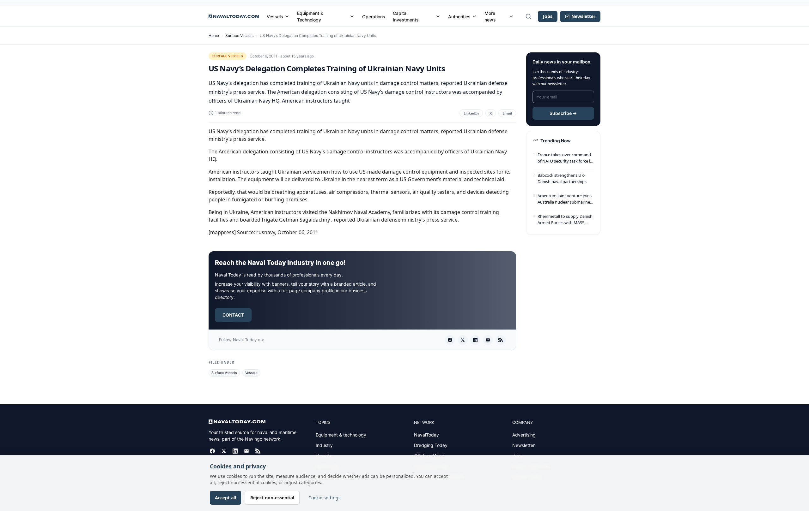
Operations (373, 16)
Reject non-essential (272, 498)
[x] (463, 340)
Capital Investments (406, 16)
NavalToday (426, 434)
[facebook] (450, 340)
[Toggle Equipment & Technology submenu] (352, 16)
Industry (324, 445)
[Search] (528, 16)
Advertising (524, 434)
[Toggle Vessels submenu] (286, 16)
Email (507, 113)
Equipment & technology (341, 434)
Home (214, 35)
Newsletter (523, 445)
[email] (488, 340)
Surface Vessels (239, 35)
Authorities (459, 16)
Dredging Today (430, 445)
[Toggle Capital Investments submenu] (438, 16)
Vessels (275, 16)
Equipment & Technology (310, 16)
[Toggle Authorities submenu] (474, 16)
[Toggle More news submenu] (511, 16)
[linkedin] (475, 340)
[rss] (501, 340)
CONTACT (233, 315)
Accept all (225, 498)
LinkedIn (471, 113)
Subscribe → (563, 113)
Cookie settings (324, 498)
